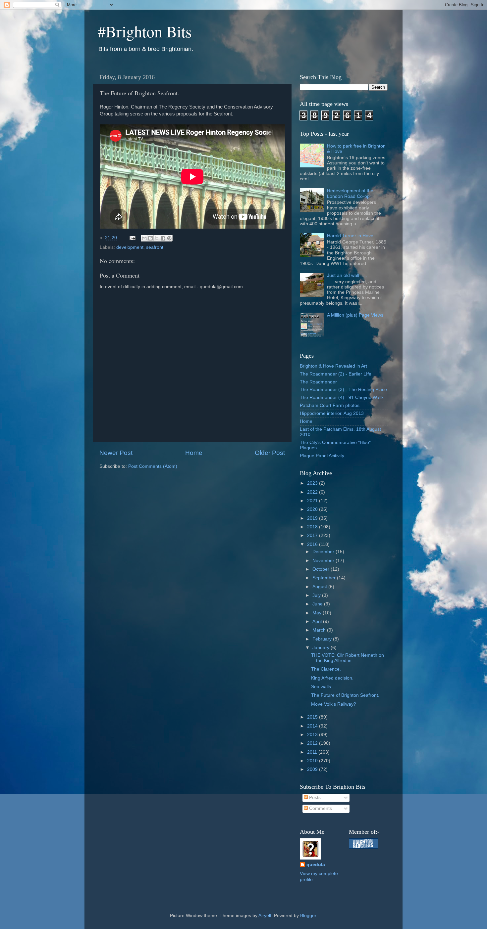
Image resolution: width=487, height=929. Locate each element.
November (324, 560)
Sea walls (321, 686)
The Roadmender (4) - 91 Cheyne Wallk (342, 397)
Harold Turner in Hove (350, 235)
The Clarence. (326, 669)
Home (193, 452)
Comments (320, 808)
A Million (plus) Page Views (355, 315)
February (322, 639)
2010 (313, 760)
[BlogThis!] (150, 238)
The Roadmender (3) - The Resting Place (343, 389)
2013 (313, 734)
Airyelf (264, 915)
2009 (313, 769)
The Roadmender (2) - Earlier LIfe (335, 374)
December (324, 551)
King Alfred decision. (332, 678)
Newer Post (116, 452)
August (320, 586)
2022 (313, 492)
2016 (313, 544)
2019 (313, 518)
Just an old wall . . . (347, 275)
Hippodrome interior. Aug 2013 (332, 413)
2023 (313, 483)
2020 (313, 509)
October (321, 569)
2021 (313, 500)
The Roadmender (318, 381)
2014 (313, 726)
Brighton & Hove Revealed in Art (333, 366)
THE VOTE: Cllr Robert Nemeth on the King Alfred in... (347, 658)
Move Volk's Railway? (333, 704)
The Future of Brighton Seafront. (345, 695)
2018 (313, 526)
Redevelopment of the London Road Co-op (350, 193)
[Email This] (144, 238)
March (319, 630)
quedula (315, 864)
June (318, 603)
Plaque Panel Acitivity (322, 455)
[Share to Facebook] (163, 238)
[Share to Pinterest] (169, 238)
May (317, 612)
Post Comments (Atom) (152, 466)
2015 (313, 717)
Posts (314, 797)
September (324, 577)
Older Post (270, 452)
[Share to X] (156, 238)
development (129, 247)
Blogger (308, 915)
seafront (154, 247)
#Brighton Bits (145, 31)
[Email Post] (132, 237)
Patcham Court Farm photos (329, 405)
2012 (313, 743)
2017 (313, 535)
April (317, 621)
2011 (312, 752)
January (321, 647)
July (317, 595)
